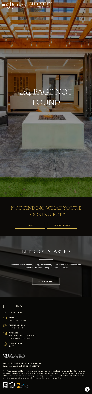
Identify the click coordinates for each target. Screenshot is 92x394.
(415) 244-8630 (16, 328)
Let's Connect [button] (46, 281)
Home (30, 225)
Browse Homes (62, 225)
